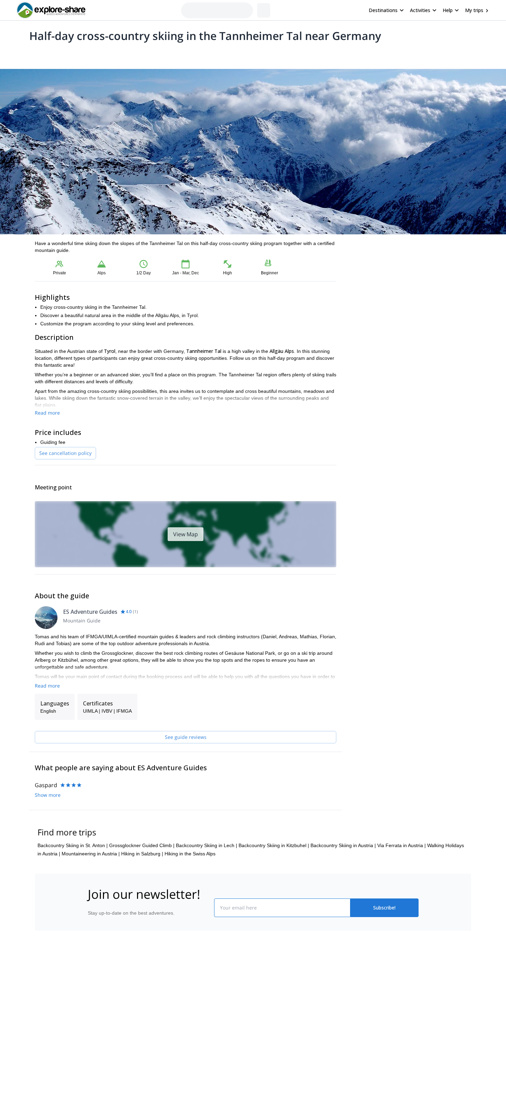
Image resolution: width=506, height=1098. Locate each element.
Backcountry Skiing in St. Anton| (73, 845)
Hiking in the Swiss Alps (190, 853)
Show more (48, 795)
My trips (474, 10)
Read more (47, 412)
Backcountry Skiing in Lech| (206, 845)
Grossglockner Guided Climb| (142, 845)
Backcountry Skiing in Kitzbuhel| (274, 845)
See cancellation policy (65, 453)
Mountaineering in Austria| (91, 853)
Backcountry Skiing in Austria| (343, 845)
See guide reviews (186, 737)
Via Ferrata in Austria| (401, 845)
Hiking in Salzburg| (142, 853)
